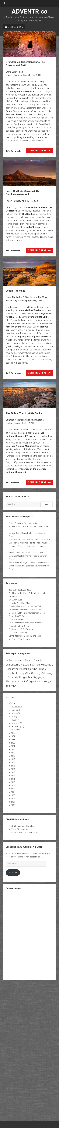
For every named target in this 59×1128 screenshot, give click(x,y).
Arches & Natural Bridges (19, 626)
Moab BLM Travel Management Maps (25, 610)
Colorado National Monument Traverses (26, 623)
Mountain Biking (16, 677)
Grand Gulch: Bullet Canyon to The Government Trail (29, 44)
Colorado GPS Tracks (18, 616)
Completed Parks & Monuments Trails (25, 636)
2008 (13, 789)
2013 (13, 772)
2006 (13, 795)
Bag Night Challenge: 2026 (20, 590)
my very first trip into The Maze (34, 336)
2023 (13, 739)
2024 (13, 736)
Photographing (13, 681)
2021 (13, 746)
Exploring (28, 664)
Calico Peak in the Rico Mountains (23, 523)
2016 (13, 762)
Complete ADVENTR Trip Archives (23, 833)
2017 (13, 759)
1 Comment (13, 483)
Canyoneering (13, 664)
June (16, 713)
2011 (13, 779)
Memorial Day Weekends (31, 310)
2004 (13, 802)
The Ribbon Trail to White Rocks (29, 395)
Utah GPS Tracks (16, 619)
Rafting (28, 681)
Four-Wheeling (43, 664)
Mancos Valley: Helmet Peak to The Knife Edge (28, 543)
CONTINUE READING (40, 151)
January (18, 730)
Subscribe (13, 872)
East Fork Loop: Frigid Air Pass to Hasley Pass (29, 562)
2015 (13, 766)
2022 (13, 743)
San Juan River (13, 114)
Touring (10, 685)
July (16, 710)
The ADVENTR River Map (19, 603)
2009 (13, 785)
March (17, 723)
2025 (13, 733)
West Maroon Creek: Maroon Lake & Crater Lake (29, 539)
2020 (13, 749)
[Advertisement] (29, 934)
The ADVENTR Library (18, 632)
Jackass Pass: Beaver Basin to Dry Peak (26, 553)
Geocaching (12, 668)
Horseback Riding (15, 673)
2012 (13, 776)
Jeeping (47, 673)
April (16, 720)
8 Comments (14, 251)
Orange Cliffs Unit (37, 317)
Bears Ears (11, 111)
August (18, 707)
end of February (34, 227)
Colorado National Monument (21, 446)
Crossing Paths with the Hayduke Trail (25, 606)
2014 (13, 769)
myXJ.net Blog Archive (18, 829)
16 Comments (14, 151)
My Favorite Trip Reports (19, 639)
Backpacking (15, 660)
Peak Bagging (34, 677)
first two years (13, 326)
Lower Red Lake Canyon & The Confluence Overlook (29, 173)
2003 (13, 805)
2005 (13, 798)
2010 (13, 782)
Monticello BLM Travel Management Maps (27, 613)
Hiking (40, 668)
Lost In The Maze (29, 273)
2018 (13, 756)
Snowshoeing (41, 681)
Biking (28, 660)
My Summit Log (15, 600)
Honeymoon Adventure (22, 91)
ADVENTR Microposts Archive (22, 826)
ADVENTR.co (29, 11)
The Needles (28, 214)
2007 (13, 792)
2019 (13, 753)
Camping (38, 660)
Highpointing (28, 668)
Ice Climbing (33, 673)
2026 (13, 703)
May (17, 717)
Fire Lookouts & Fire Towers (21, 629)
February (18, 726)
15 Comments (14, 373)
